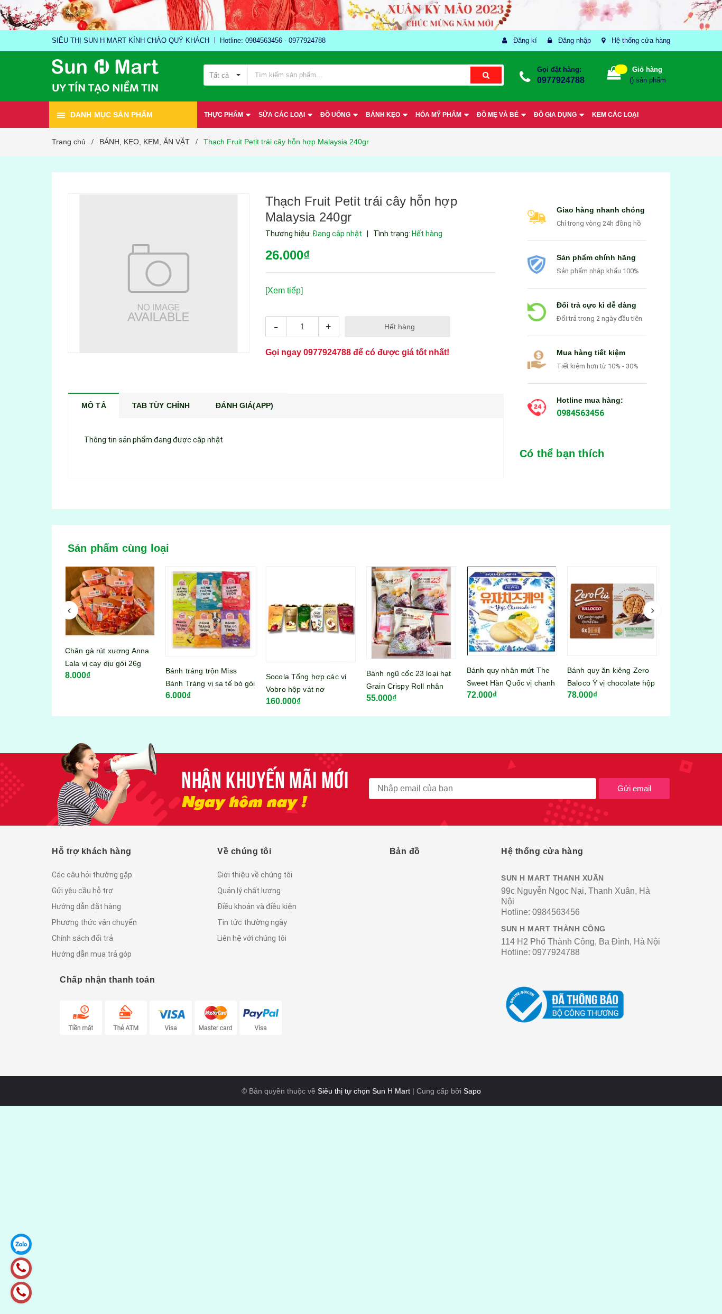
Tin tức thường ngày (252, 922)
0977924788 (561, 80)
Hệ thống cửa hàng (641, 40)
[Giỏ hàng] (614, 75)
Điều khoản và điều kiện (257, 906)
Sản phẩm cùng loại (119, 548)
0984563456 (580, 413)
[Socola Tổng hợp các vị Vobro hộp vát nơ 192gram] (210, 614)
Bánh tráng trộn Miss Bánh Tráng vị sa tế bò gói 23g (110, 683)
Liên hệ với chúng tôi (251, 938)
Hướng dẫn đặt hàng (86, 906)
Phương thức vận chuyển (94, 922)
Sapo (472, 1091)
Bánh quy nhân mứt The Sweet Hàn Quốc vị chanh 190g (410, 683)
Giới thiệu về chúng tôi (254, 875)
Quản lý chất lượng (249, 890)
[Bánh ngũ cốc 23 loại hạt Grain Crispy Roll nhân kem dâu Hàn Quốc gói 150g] (311, 612)
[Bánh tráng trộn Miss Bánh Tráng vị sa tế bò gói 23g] (110, 611)
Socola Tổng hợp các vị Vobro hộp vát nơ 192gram (205, 689)
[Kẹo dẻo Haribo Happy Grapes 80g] (612, 611)
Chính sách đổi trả (82, 938)
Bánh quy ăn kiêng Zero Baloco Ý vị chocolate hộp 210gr (511, 683)
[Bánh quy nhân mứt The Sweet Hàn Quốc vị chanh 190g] (411, 611)
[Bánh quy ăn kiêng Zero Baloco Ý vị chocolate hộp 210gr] (512, 611)
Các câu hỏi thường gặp (92, 875)
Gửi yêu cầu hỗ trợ (82, 890)
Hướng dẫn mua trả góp (92, 954)
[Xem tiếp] (284, 290)
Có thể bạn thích (562, 453)
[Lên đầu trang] (703, 1287)
